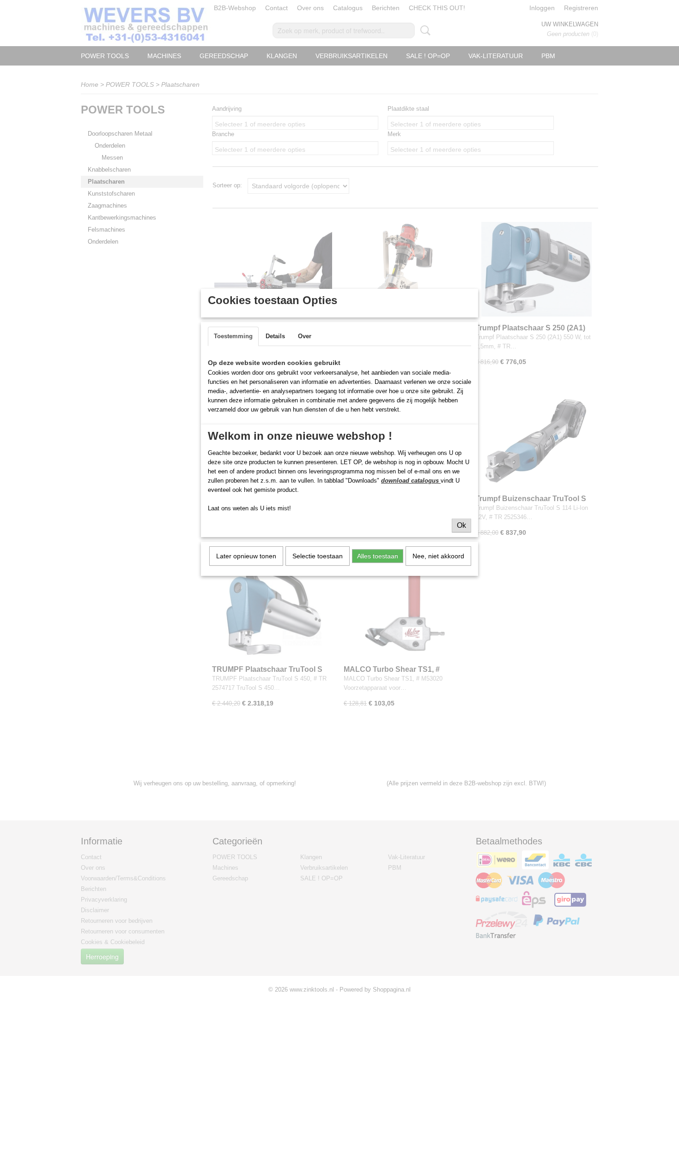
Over (304, 336)
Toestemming (233, 336)
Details (275, 336)
